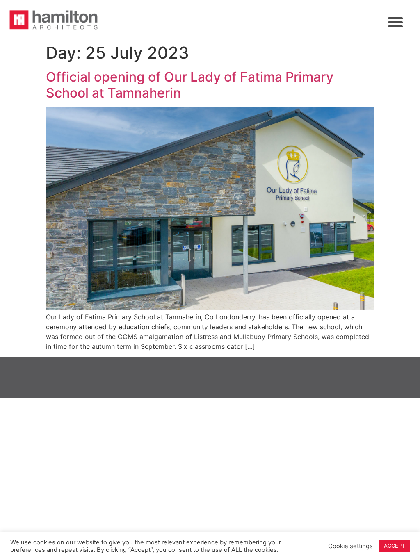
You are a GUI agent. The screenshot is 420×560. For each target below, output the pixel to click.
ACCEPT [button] (394, 545)
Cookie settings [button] (350, 546)
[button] (395, 22)
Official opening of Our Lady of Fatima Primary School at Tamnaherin (189, 84)
